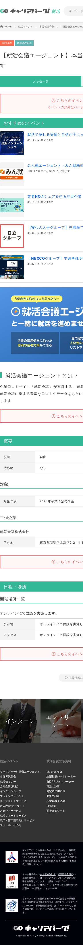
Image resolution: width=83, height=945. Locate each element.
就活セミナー (8, 781)
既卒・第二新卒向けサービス (17, 820)
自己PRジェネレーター (60, 781)
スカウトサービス (10, 810)
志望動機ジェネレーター (61, 776)
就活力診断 (53, 786)
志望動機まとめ (55, 800)
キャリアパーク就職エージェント (20, 771)
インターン (20, 721)
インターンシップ (10, 791)
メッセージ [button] (40, 81)
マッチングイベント (12, 796)
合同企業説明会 (9, 786)
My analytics (54, 771)
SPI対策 (51, 805)
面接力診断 (53, 796)
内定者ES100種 (55, 791)
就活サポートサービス (13, 815)
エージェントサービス (13, 800)
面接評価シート (55, 810)
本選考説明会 (8, 776)
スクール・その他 (10, 825)
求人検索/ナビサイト (12, 805)
